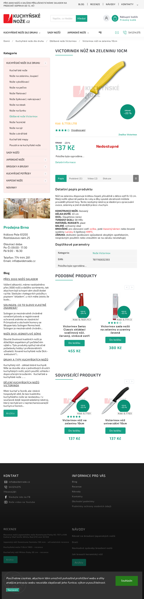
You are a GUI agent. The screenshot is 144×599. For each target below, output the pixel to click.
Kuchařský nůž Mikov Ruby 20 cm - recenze (26, 552)
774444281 (10, 491)
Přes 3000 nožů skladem (21, 279)
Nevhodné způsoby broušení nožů (92, 548)
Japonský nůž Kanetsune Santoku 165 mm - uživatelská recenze (36, 542)
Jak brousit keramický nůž (87, 554)
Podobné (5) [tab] (76, 178)
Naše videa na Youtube (22, 502)
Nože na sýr (16, 127)
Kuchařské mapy (18, 139)
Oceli (75, 542)
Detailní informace (65, 162)
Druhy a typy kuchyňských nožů (26, 359)
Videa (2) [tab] (93, 178)
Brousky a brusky (17, 166)
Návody (110, 4)
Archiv (10, 413)
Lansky (69, 231)
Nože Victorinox (101, 253)
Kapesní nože (14, 180)
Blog (81, 4)
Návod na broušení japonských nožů (93, 535)
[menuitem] (24, 32)
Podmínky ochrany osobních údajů (91, 506)
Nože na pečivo (18, 87)
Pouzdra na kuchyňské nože (25, 145)
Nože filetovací (17, 93)
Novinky (11, 187)
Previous (127, 287)
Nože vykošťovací (19, 81)
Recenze (95, 4)
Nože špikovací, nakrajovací (25, 99)
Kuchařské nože (18, 70)
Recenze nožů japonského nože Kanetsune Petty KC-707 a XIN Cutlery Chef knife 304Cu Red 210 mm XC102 (35, 535)
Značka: (128, 134)
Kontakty (127, 4)
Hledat (81, 18)
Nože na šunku (17, 110)
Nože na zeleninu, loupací (23, 75)
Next (132, 287)
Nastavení (13, 590)
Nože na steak (17, 104)
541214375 (15, 486)
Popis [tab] (61, 178)
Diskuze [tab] (107, 178)
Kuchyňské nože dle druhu (23, 62)
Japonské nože (15, 159)
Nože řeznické (17, 122)
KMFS (89, 231)
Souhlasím (126, 581)
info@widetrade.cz (19, 481)
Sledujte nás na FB (19, 496)
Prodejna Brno (16, 227)
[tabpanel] (74, 325)
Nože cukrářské (18, 133)
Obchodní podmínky (83, 501)
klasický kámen (111, 228)
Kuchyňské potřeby (18, 173)
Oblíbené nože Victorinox (23, 116)
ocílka (93, 228)
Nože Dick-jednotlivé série (22, 333)
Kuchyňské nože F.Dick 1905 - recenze (23, 547)
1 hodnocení (78, 130)
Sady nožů (12, 152)
